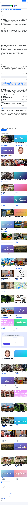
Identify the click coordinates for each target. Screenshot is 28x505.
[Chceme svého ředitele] (20, 226)
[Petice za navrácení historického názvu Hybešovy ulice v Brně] (7, 226)
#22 (22, 105)
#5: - (3, 76)
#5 (22, 28)
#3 (22, 19)
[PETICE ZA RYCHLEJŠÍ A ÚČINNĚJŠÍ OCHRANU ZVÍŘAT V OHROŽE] (7, 189)
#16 (22, 73)
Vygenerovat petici (6, 344)
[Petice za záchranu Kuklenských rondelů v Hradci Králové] (20, 251)
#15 (22, 66)
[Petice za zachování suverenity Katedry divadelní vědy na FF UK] (7, 325)
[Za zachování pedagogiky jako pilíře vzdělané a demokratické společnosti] (20, 275)
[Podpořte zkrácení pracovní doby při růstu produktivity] (20, 300)
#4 (22, 23)
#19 (22, 96)
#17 (22, 79)
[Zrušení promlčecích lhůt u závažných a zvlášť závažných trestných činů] (20, 214)
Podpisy (12, 7)
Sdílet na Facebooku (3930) (5, 5)
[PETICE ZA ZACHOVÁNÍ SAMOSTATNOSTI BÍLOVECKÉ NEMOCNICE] (7, 214)
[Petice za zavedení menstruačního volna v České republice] (20, 312)
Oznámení (6, 7)
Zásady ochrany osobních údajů (20, 7)
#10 (22, 48)
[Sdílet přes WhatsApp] (11, 6)
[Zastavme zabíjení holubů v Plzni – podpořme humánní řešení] (7, 288)
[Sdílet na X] (12, 6)
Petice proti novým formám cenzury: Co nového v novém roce (11, 9)
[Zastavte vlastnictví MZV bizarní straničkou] (20, 189)
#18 (22, 89)
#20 (22, 99)
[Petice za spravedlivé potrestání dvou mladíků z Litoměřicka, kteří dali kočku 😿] (7, 152)
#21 (22, 102)
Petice (2, 7)
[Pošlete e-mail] (14, 6)
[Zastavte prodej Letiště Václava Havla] (7, 263)
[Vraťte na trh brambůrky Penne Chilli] (7, 238)
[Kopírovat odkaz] (16, 6)
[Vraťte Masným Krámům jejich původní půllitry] (20, 263)
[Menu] (27, 1)
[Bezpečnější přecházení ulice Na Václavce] (20, 287)
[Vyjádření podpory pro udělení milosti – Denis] (20, 164)
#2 (22, 14)
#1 (22, 11)
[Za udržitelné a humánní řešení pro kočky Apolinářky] (7, 140)
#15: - (3, 108)
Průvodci (2, 490)
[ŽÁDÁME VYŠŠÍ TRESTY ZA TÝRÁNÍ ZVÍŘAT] (7, 177)
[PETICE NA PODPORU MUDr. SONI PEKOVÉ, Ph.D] (20, 152)
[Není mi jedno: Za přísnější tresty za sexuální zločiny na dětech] (20, 140)
